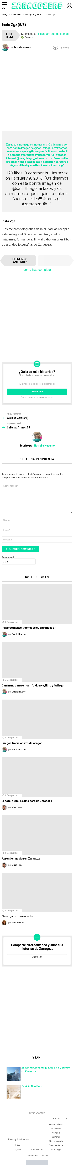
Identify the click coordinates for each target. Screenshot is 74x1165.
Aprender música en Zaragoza (21, 858)
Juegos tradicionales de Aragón (22, 743)
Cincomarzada (56, 1141)
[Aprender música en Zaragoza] (37, 835)
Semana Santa (56, 1145)
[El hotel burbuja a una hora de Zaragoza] (37, 777)
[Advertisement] (37, 90)
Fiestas (56, 1118)
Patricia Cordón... (32, 1086)
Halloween (56, 1128)
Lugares (17, 1149)
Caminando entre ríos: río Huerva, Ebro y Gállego (33, 685)
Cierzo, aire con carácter (17, 916)
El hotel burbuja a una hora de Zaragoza (27, 801)
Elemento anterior (19, 260)
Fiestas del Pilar (56, 1124)
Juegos (45, 1156)
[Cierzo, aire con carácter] (37, 892)
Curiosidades (31, 1156)
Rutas (17, 1145)
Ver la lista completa (37, 269)
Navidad (56, 1132)
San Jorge (56, 1149)
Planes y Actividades (18, 1139)
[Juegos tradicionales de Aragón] (37, 719)
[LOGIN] (69, 5)
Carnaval (56, 1137)
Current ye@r (9, 557)
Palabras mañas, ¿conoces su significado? (29, 627)
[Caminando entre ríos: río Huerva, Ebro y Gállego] (37, 662)
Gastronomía (37, 1149)
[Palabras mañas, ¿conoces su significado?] (37, 604)
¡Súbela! (37, 957)
